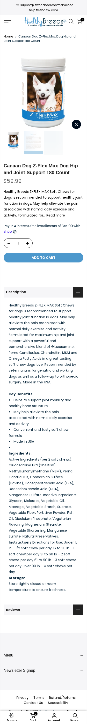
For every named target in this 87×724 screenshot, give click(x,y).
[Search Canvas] (71, 22)
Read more (55, 215)
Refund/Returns (62, 697)
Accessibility (58, 702)
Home (8, 36)
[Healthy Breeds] (45, 22)
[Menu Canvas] (12, 22)
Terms (38, 697)
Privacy (22, 697)
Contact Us (33, 702)
